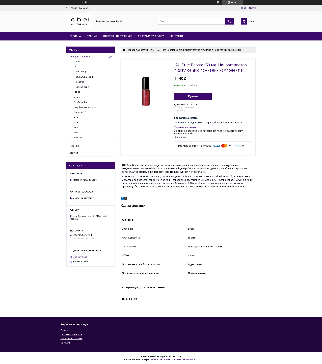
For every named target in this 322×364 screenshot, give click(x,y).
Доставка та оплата (151, 36)
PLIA (76, 117)
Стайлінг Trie (80, 102)
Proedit (77, 61)
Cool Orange (80, 71)
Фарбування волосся (85, 107)
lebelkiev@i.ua (80, 257)
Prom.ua (177, 356)
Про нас (92, 36)
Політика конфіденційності (185, 359)
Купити (193, 96)
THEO (77, 92)
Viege (77, 97)
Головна (75, 36)
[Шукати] (229, 21)
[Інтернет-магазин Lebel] (79, 27)
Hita (76, 122)
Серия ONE (80, 112)
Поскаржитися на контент (159, 359)
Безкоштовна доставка (185, 118)
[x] (125, 198)
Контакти (176, 36)
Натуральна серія (83, 77)
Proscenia (79, 82)
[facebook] (122, 198)
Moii (76, 127)
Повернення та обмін (117, 36)
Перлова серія (81, 87)
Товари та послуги (137, 50)
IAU (152, 50)
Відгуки (74, 152)
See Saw (78, 137)
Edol (76, 132)
